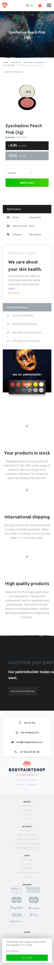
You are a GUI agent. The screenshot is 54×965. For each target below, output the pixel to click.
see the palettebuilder (23, 691)
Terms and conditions (28, 873)
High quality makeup (28, 839)
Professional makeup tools (28, 848)
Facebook (27, 938)
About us (27, 810)
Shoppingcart (28, 806)
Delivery (28, 864)
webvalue (32, 784)
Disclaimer (27, 868)
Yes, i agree (27, 957)
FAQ (27, 819)
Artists (28, 814)
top (25, 790)
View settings (12, 951)
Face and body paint (27, 835)
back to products (14, 72)
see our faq (14, 293)
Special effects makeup (28, 843)
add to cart (27, 182)
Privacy (27, 877)
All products (27, 830)
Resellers (28, 860)
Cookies (21, 784)
